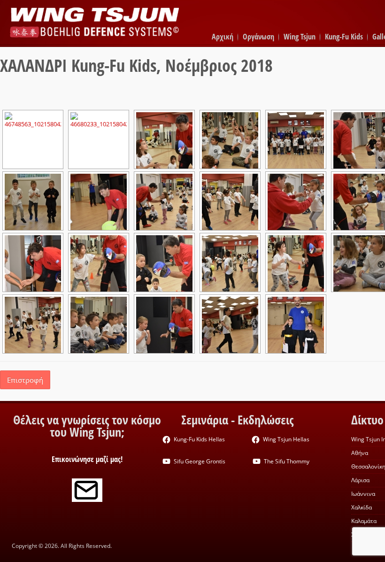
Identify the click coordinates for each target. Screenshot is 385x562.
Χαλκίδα (361, 507)
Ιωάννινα (363, 494)
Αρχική (222, 36)
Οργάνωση (258, 36)
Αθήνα (359, 453)
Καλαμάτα (364, 521)
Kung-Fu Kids (344, 36)
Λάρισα (360, 480)
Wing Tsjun (300, 36)
